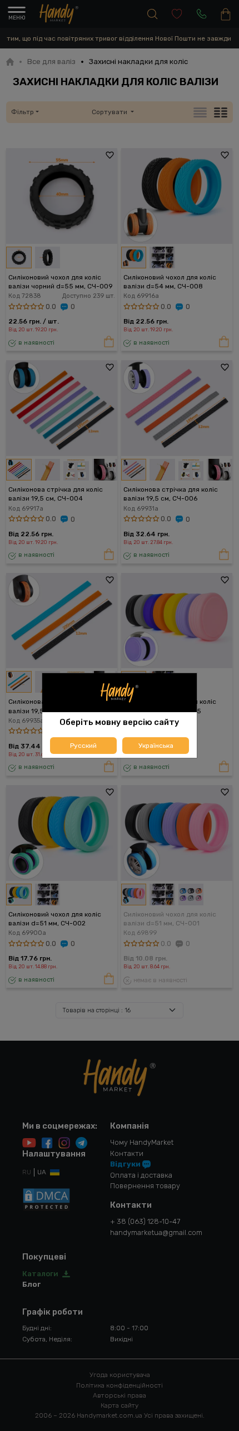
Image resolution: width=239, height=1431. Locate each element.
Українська (155, 745)
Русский (83, 745)
